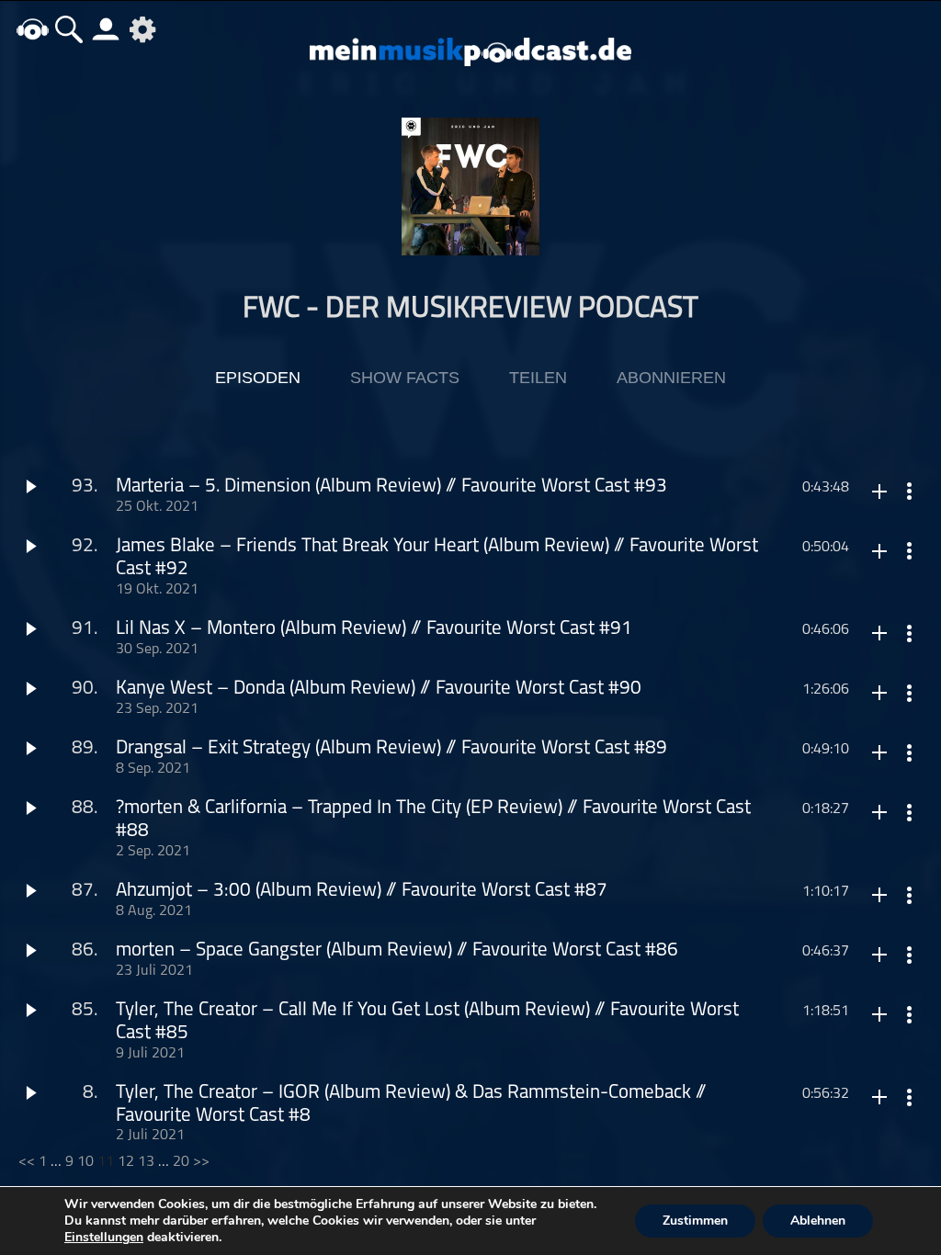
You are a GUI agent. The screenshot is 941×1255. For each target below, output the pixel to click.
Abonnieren (671, 377)
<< (26, 1162)
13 (146, 1162)
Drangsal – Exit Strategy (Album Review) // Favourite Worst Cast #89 (391, 748)
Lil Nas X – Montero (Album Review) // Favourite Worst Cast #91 (374, 629)
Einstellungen (103, 1237)
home (32, 29)
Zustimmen (695, 1220)
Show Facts (404, 377)
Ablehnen (817, 1220)
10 (85, 1162)
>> (201, 1162)
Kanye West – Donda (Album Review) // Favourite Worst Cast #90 (378, 688)
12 (126, 1162)
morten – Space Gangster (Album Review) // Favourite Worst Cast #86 (397, 950)
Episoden (257, 377)
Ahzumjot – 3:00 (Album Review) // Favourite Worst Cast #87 (361, 890)
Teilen (538, 377)
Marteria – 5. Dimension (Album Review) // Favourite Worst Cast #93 (391, 486)
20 (181, 1162)
